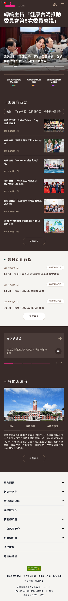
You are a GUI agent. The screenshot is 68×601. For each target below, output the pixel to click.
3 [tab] (29, 67)
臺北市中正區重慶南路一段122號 (38, 591)
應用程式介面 (44, 576)
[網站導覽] (54, 5)
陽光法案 (57, 576)
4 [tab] (39, 67)
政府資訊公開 (30, 576)
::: (2, 1)
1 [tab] (8, 67)
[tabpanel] (34, 40)
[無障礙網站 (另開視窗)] (34, 568)
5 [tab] (49, 67)
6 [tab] (59, 67)
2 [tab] (18, 67)
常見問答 (39, 580)
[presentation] (8, 67)
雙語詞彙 (29, 580)
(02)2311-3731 (37, 595)
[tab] (12, 426)
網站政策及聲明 (14, 576)
